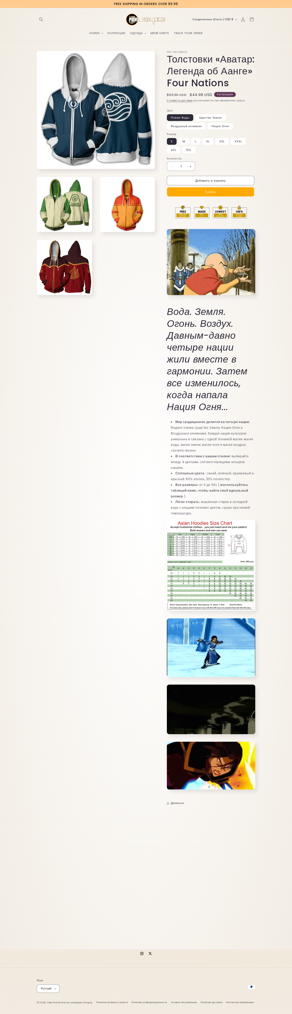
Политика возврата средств (112, 1002)
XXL (222, 141)
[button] (41, 19)
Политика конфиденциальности (149, 1002)
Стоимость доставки (179, 100)
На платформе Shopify (79, 1002)
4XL (173, 150)
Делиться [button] (177, 803)
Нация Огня (220, 126)
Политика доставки (211, 1002)
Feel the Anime (56, 1002)
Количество (174, 158)
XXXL (238, 141)
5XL (188, 150)
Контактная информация (240, 1002)
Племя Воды (180, 118)
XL (208, 141)
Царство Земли (210, 118)
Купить (210, 192)
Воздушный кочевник (186, 126)
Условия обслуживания (184, 1002)
